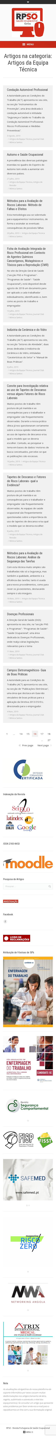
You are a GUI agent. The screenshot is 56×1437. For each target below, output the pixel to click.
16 (35, 733)
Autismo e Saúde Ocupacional (25, 154)
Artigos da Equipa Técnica (20, 139)
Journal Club (38, 139)
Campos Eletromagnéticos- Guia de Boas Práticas (26, 672)
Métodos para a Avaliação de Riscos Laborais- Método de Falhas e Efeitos (24, 205)
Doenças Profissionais (20, 614)
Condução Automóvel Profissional (27, 90)
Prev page (27, 745)
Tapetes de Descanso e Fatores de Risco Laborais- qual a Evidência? (26, 481)
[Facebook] (5, 921)
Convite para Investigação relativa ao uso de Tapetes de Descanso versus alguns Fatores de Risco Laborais (27, 392)
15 (28, 733)
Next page (43, 745)
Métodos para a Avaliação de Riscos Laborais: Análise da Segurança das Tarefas (24, 557)
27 (49, 740)
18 (49, 733)
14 (21, 733)
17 (42, 733)
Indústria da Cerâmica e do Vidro (27, 330)
